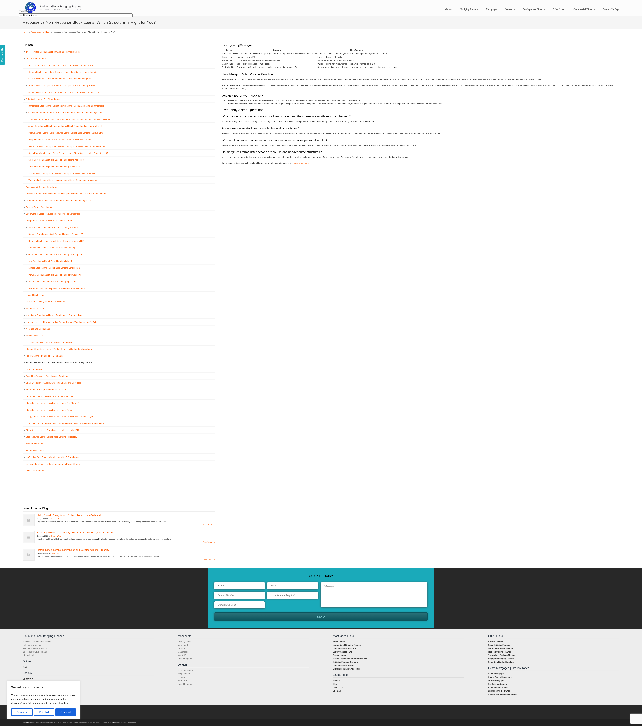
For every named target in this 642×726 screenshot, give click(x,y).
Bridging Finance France (344, 648)
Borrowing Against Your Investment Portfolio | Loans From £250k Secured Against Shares (66, 194)
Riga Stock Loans (34, 369)
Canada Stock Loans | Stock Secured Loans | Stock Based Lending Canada (62, 72)
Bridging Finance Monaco (345, 665)
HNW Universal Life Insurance (502, 694)
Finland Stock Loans (35, 295)
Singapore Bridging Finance (501, 659)
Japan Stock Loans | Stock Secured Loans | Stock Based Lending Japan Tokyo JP (65, 126)
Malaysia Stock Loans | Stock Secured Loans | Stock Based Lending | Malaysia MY (65, 133)
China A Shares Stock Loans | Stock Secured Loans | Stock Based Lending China (65, 112)
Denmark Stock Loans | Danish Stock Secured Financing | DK (56, 241)
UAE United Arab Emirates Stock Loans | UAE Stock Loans (52, 457)
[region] (43, 700)
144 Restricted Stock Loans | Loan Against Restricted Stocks (53, 52)
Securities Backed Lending (501, 662)
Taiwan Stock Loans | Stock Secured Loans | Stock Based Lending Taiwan (61, 173)
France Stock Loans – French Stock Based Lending (51, 248)
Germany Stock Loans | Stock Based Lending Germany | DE (55, 254)
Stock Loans (339, 642)
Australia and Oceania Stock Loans (42, 187)
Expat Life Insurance (498, 687)
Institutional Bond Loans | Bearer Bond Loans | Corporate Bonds (55, 315)
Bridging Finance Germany (345, 662)
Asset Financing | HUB (40, 32)
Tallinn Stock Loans (35, 450)
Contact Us (338, 687)
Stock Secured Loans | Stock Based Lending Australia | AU (52, 430)
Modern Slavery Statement (125, 722)
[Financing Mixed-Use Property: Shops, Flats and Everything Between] (29, 537)
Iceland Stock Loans (35, 308)
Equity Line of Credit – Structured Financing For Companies (53, 214)
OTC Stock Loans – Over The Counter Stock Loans (49, 342)
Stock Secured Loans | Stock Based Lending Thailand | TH (54, 167)
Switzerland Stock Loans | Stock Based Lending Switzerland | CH (57, 288)
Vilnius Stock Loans (35, 471)
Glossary (83, 722)
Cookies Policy (94, 722)
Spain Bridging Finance (499, 645)
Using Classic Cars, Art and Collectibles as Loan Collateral (69, 515)
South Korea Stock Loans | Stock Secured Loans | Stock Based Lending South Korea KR (68, 153)
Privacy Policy (62, 722)
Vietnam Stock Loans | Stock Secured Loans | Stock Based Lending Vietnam (62, 180)
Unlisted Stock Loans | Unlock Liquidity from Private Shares (53, 464)
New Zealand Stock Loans (38, 329)
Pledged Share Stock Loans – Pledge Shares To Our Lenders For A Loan (59, 349)
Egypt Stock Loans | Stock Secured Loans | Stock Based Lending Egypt (60, 417)
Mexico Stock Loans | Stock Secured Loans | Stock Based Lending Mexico (61, 85)
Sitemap (337, 691)
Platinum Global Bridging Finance (41, 722)
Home (25, 32)
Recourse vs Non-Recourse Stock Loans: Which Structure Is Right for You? (60, 362)
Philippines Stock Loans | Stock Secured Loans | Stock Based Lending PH (61, 140)
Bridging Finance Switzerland (346, 669)
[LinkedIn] (26, 679)
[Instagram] (24, 679)
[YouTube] (29, 679)
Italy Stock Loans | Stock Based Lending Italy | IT (50, 261)
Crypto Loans (339, 655)
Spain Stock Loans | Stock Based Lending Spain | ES (52, 281)
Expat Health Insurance (499, 691)
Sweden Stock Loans (35, 444)
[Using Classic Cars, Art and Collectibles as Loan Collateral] (29, 520)
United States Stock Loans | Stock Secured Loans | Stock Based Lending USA (63, 92)
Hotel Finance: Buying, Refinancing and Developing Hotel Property (73, 550)
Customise (22, 712)
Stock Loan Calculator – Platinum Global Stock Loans (50, 396)
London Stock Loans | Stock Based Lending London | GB (54, 268)
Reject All (44, 712)
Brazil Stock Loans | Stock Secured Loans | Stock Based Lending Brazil (60, 65)
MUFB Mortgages (496, 680)
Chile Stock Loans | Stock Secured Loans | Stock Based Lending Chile (60, 79)
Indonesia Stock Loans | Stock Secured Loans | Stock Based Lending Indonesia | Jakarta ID (69, 119)
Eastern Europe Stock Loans (39, 207)
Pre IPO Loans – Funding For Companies (44, 356)
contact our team (301, 163)
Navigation (26, 11)
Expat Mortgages (496, 674)
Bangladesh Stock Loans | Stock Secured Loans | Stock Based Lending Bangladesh (66, 106)
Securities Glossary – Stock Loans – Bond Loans (48, 376)
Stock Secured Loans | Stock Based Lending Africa (49, 410)
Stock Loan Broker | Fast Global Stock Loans (46, 389)
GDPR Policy (107, 722)
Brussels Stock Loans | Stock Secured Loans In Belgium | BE (55, 234)
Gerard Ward (56, 519)
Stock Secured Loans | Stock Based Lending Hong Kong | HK (56, 160)
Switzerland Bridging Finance (502, 655)
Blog (335, 684)
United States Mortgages (500, 677)
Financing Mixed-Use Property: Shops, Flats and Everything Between (75, 532)
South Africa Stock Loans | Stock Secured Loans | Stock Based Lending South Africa (66, 423)
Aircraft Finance (495, 642)
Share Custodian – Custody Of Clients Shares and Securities (53, 383)
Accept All (65, 712)
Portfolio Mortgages (497, 684)
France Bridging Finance (499, 652)
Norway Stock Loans (35, 335)
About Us (337, 680)
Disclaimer (73, 722)
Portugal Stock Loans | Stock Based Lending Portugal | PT (54, 275)
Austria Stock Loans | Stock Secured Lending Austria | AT (54, 227)
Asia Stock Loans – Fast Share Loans (43, 99)
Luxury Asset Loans (342, 652)
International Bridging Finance (347, 645)
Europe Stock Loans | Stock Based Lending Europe (49, 221)
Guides (26, 667)
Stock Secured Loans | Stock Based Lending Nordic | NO (51, 437)
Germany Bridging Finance (500, 648)
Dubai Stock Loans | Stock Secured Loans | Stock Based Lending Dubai (58, 200)
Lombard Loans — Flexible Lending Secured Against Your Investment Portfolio (61, 322)
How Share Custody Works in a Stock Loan (45, 302)
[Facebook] (32, 679)
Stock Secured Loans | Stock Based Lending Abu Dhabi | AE (53, 403)
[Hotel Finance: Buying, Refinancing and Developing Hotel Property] (29, 555)
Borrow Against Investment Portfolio (350, 659)
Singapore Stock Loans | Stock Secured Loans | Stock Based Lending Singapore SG (66, 146)
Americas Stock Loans (36, 58)
